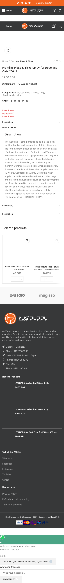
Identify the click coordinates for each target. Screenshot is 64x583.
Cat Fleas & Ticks (24, 61)
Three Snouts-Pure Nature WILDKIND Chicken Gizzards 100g (46, 270)
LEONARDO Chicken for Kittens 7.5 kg (32, 383)
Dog (42, 92)
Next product (60, 61)
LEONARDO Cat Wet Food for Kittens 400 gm (36, 432)
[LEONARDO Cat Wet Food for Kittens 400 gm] (7, 438)
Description (8, 110)
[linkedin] (25, 3)
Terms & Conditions (12, 504)
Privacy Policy (9, 494)
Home (5, 61)
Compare (10, 84)
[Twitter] (18, 3)
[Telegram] (29, 3)
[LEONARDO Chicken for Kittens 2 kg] (7, 417)
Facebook (7, 463)
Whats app (7, 458)
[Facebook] (14, 3)
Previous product (53, 61)
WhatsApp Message (10, 567)
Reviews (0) (8, 113)
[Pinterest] (22, 3)
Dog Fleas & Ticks (11, 95)
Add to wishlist (29, 84)
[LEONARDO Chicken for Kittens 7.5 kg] (7, 392)
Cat (12, 61)
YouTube (6, 474)
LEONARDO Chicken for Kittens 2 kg (31, 409)
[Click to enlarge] (8, 50)
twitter (5, 479)
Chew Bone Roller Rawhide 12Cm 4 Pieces (17, 268)
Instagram (7, 469)
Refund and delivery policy (16, 499)
